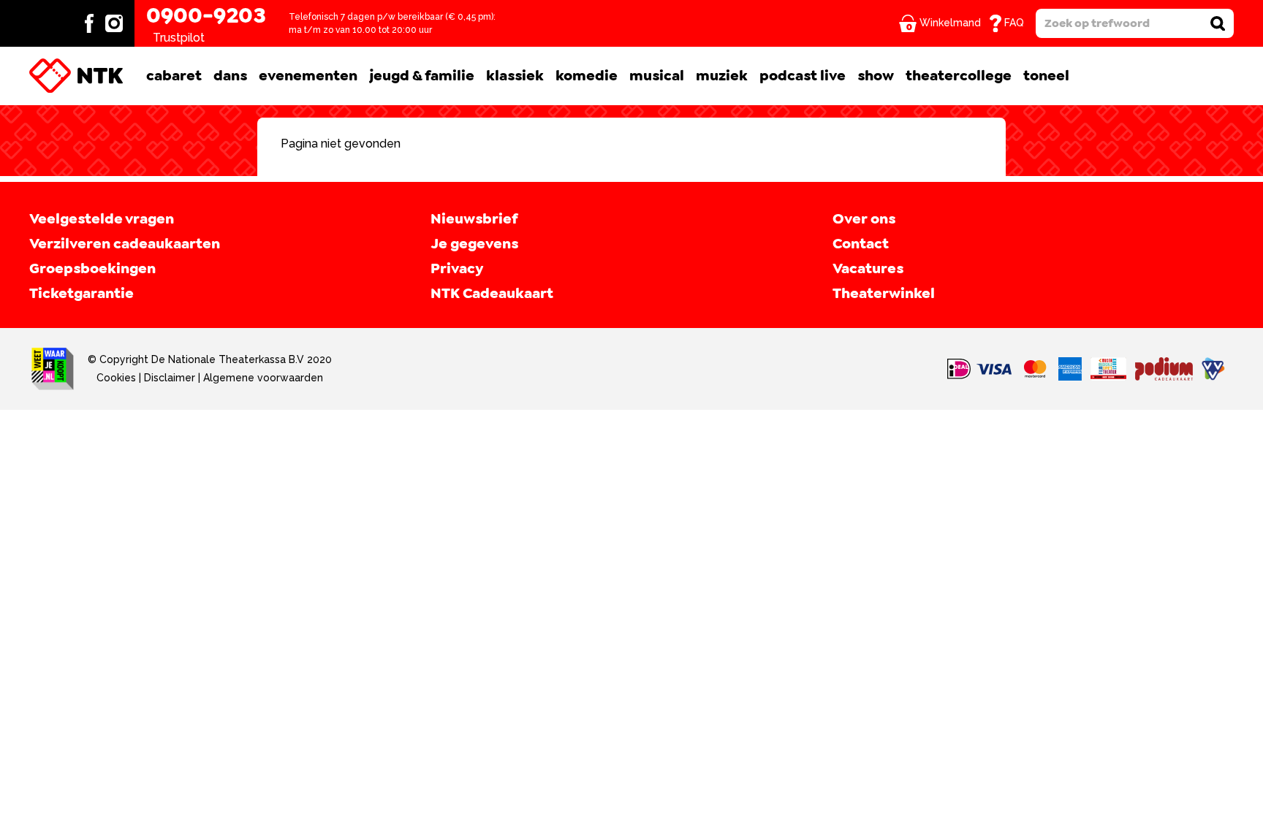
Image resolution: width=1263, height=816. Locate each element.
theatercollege (959, 76)
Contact (860, 244)
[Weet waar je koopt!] (52, 369)
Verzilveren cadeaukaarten (124, 244)
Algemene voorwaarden (263, 378)
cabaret (174, 76)
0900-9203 (205, 16)
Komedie (586, 76)
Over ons (863, 219)
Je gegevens (474, 244)
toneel (1046, 76)
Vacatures (867, 269)
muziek (722, 76)
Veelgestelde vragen (101, 219)
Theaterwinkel (883, 293)
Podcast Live (802, 76)
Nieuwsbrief (474, 219)
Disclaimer (169, 378)
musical (656, 76)
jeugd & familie (421, 76)
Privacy (457, 269)
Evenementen (308, 76)
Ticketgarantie (81, 293)
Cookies (116, 378)
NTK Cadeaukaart (492, 293)
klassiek (515, 76)
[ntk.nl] (76, 76)
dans (230, 76)
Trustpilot (179, 38)
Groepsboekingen (92, 269)
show (875, 76)
